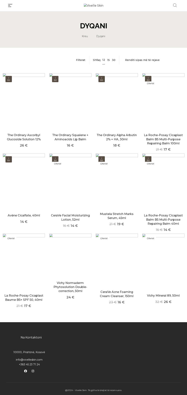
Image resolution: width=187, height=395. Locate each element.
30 (113, 60)
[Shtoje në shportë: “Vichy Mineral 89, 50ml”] (163, 267)
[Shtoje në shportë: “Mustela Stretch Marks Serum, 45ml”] (116, 186)
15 (108, 60)
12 (103, 59)
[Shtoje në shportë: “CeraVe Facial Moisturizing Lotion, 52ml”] (70, 187)
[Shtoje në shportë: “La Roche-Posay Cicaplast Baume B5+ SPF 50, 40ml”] (24, 267)
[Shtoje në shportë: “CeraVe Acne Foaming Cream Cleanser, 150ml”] (116, 265)
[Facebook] (25, 371)
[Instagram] (32, 371)
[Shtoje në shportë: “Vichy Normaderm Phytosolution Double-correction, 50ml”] (70, 261)
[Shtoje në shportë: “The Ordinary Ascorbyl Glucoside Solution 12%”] (24, 107)
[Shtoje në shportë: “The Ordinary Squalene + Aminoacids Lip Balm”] (70, 107)
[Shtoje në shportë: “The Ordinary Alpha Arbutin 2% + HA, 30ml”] (116, 107)
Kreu (85, 36)
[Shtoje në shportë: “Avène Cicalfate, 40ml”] (24, 187)
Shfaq (96, 60)
